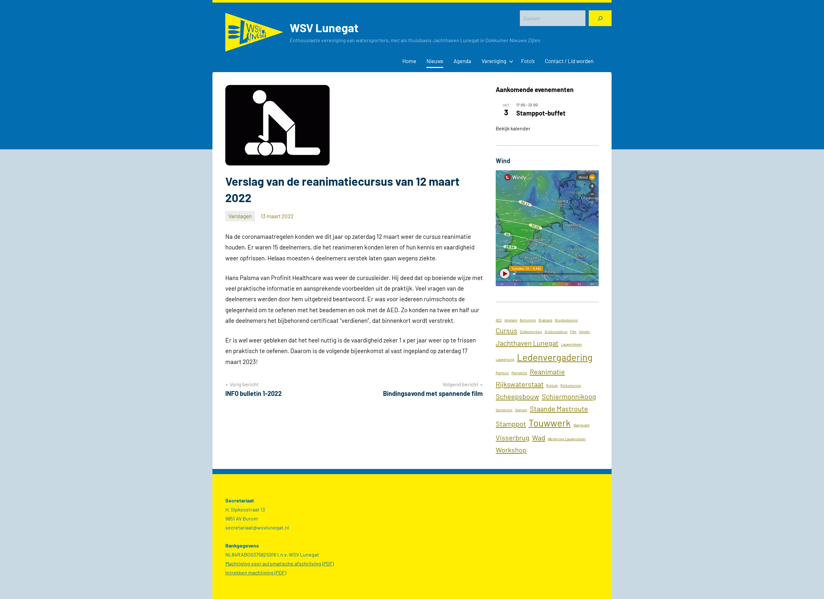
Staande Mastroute (559, 408)
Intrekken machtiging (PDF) (255, 572)
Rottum (552, 385)
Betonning (528, 320)
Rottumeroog (570, 385)
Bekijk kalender (513, 128)
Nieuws (434, 61)
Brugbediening (566, 320)
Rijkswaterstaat (520, 384)
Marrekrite (519, 373)
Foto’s (528, 61)
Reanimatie (547, 371)
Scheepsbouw (517, 396)
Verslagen (240, 216)
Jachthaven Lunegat (527, 343)
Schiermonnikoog (569, 396)
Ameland (510, 320)
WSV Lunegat (324, 27)
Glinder (584, 332)
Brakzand (545, 320)
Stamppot (511, 423)
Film (573, 332)
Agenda (462, 61)
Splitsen (521, 410)
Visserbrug (512, 437)
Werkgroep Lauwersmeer (567, 439)
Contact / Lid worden (569, 61)
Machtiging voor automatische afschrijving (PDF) (279, 563)
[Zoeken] (600, 18)
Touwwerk (550, 422)
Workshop (511, 449)
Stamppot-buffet (541, 113)
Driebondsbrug (556, 332)
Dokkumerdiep (531, 332)
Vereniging (494, 61)
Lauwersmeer (571, 344)
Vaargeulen (581, 425)
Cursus (506, 330)
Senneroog (504, 410)
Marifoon (502, 373)
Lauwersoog (505, 359)
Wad (538, 437)
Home (409, 61)
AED (499, 320)
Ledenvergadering (555, 357)
